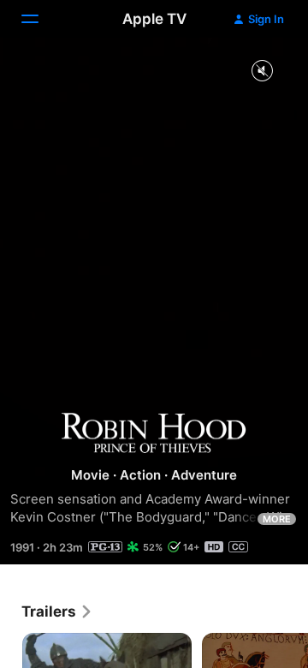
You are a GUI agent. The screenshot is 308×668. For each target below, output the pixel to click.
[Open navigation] (40, 19)
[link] (57, 611)
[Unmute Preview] (262, 71)
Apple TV (154, 18)
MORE (277, 519)
